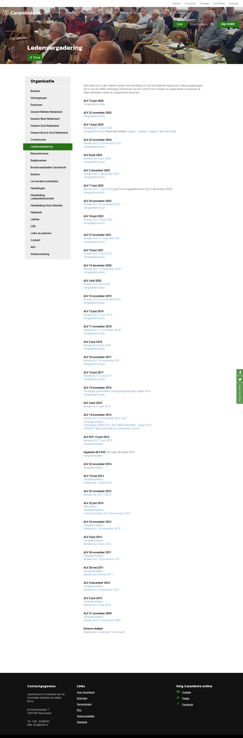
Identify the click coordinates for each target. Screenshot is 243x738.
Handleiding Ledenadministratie (42, 197)
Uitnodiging (90, 506)
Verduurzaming (40, 254)
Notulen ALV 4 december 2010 (101, 589)
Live (179, 24)
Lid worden (190, 3)
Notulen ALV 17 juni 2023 (98, 189)
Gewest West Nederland (45, 118)
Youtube (186, 692)
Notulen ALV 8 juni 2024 (97, 158)
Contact (140, 12)
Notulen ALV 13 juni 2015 (98, 440)
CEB (33, 226)
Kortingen (234, 3)
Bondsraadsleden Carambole (48, 167)
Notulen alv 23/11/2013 (97, 494)
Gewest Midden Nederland (46, 111)
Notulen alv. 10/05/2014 (98, 482)
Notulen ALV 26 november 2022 (102, 204)
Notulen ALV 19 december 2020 (102, 269)
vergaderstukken (93, 443)
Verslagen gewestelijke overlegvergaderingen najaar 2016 (117, 391)
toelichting (169, 131)
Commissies (38, 139)
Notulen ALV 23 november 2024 (102, 143)
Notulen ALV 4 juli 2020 (97, 284)
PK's (79, 710)
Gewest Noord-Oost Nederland (49, 132)
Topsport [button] (126, 12)
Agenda (176, 3)
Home (57, 12)
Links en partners (41, 233)
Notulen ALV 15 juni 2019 (98, 314)
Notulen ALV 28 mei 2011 (98, 574)
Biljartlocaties (199, 24)
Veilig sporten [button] (157, 12)
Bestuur (35, 91)
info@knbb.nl (40, 724)
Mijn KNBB (228, 24)
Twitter (185, 698)
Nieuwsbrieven (39, 153)
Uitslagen (204, 3)
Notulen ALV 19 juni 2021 (98, 253)
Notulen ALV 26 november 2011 (102, 559)
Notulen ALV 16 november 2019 (102, 299)
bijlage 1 (133, 131)
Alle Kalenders (179, 12)
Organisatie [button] (72, 12)
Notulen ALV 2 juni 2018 (97, 345)
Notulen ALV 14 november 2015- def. (105, 418)
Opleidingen (38, 188)
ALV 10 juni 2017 (102, 375)
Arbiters (35, 174)
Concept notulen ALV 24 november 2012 (107, 513)
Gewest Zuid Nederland (45, 125)
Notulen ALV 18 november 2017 (102, 360)
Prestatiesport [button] (107, 12)
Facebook (187, 704)
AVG (33, 247)
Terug (36, 57)
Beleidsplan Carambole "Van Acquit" (104, 632)
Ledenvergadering (42, 146)
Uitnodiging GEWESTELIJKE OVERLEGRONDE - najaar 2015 (118, 425)
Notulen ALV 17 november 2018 (102, 330)
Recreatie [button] (88, 12)
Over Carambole (86, 692)
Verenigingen (39, 98)
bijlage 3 (154, 131)
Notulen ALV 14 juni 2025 (98, 127)
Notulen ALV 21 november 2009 (102, 620)
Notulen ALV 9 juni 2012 (97, 544)
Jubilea (35, 219)
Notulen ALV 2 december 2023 (101, 173)
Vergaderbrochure (94, 104)
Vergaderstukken (93, 421)
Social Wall (219, 3)
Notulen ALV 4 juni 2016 (97, 406)
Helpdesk (36, 212)
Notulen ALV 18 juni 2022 (98, 219)
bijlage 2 (143, 131)
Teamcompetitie (85, 716)
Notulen (88, 375)
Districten (36, 104)
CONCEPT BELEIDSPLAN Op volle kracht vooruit (111, 428)
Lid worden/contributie (44, 181)
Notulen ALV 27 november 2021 (102, 238)
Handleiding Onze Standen (46, 205)
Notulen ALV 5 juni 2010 (97, 605)
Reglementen (39, 160)
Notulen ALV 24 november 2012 (102, 528)
